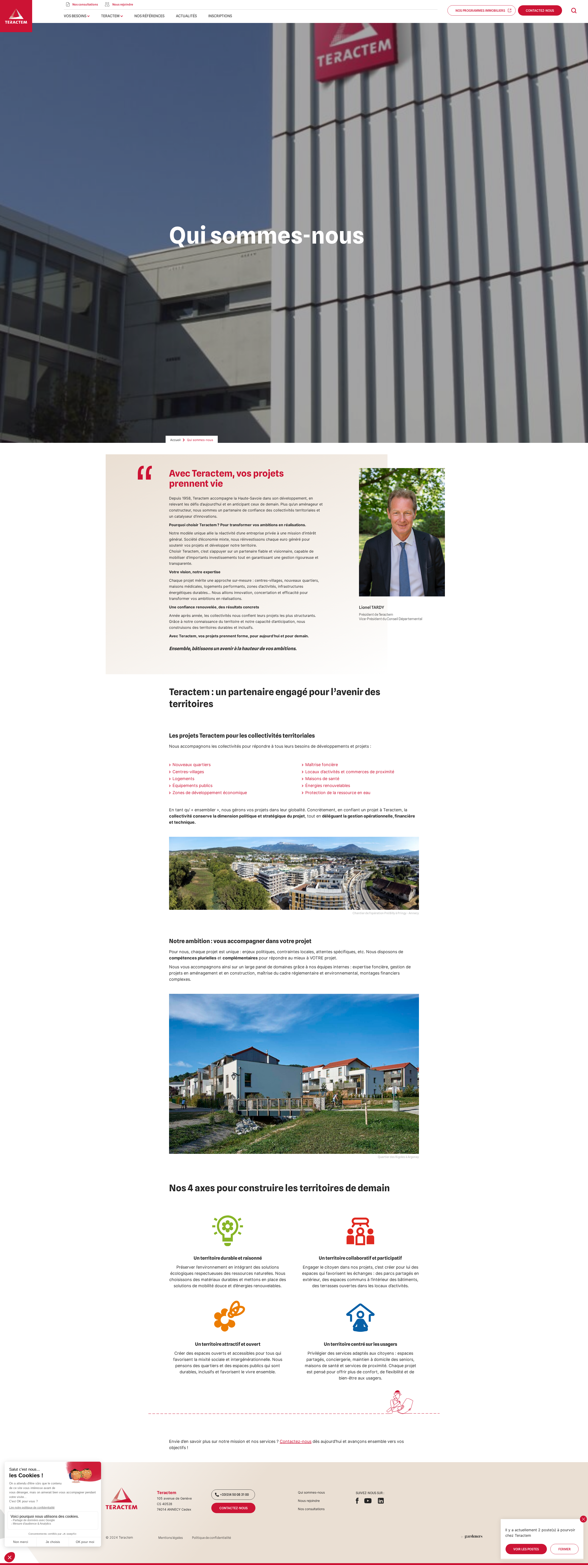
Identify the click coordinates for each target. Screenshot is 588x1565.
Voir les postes (526, 1549)
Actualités (186, 16)
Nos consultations (311, 1509)
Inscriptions (220, 16)
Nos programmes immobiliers (481, 10)
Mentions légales (170, 1538)
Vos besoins (75, 16)
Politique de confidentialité (211, 1538)
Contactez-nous (540, 10)
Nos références (149, 16)
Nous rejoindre (309, 1501)
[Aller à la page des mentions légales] (471, 1536)
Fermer (564, 1549)
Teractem (110, 16)
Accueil (175, 440)
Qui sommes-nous (311, 1492)
